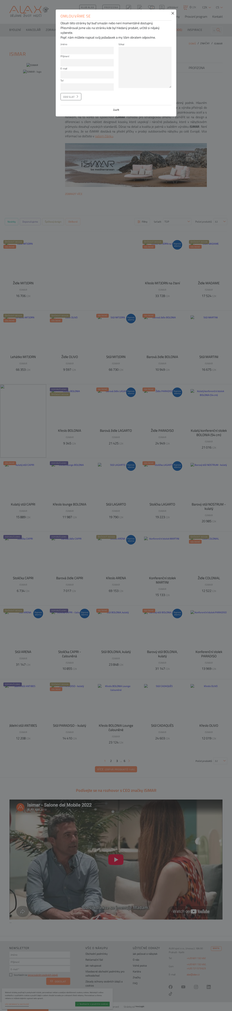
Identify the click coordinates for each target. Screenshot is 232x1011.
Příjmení (64, 56)
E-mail (63, 68)
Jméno (63, 44)
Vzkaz (121, 44)
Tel (61, 80)
